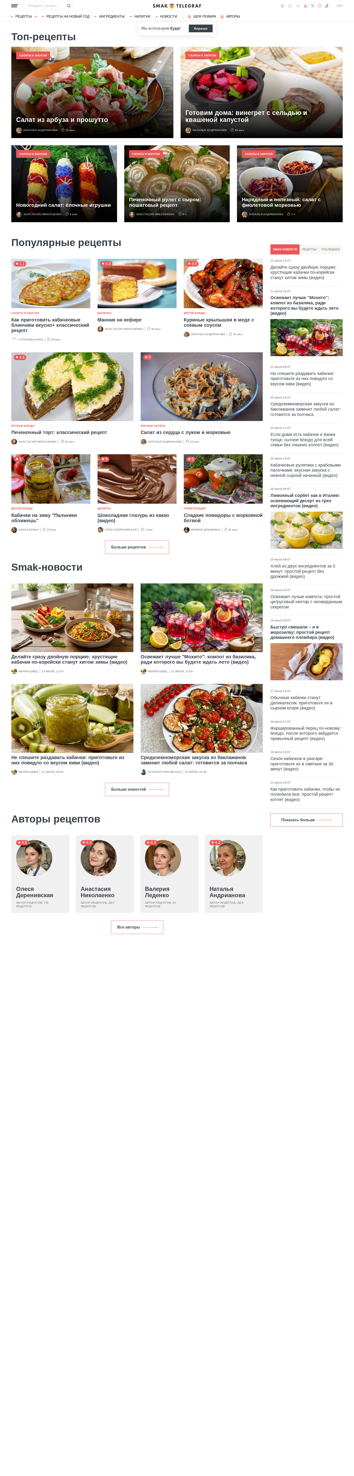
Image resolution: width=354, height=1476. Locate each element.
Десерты (104, 508)
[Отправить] (68, 6)
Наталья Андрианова (40, 130)
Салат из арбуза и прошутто (62, 119)
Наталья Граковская (164, 771)
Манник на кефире (120, 319)
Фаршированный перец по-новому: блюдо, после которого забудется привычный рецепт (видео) (305, 733)
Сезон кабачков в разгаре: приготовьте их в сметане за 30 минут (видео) (301, 763)
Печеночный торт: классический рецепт (59, 432)
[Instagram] (319, 5)
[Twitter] (312, 6)
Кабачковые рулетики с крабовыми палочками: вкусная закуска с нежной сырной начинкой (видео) (305, 470)
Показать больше (298, 820)
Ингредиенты (112, 16)
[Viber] (290, 5)
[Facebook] (282, 5)
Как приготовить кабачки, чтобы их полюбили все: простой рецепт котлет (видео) (305, 794)
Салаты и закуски (33, 55)
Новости (168, 16)
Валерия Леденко (157, 892)
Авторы (233, 16)
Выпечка (104, 313)
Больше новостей (128, 789)
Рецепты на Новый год (67, 16)
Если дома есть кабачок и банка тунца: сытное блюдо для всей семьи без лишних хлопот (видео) (304, 439)
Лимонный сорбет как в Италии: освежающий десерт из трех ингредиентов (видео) (305, 500)
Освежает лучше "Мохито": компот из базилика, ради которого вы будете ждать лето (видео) (198, 659)
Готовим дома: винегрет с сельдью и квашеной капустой (246, 116)
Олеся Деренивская (121, 529)
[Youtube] (305, 6)
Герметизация (194, 508)
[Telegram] (298, 5)
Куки (174, 28)
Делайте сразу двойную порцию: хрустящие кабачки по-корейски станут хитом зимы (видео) (69, 659)
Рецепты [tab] (309, 249)
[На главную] (177, 6)
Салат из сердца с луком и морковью (185, 432)
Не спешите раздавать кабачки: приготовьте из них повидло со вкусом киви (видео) (67, 760)
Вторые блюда (22, 425)
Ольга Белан (29, 529)
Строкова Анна (31, 339)
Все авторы (128, 927)
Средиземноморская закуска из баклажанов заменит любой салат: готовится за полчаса (194, 760)
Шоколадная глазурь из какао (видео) (133, 518)
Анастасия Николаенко (42, 214)
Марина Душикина (205, 529)
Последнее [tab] (330, 249)
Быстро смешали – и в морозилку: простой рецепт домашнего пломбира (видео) (302, 632)
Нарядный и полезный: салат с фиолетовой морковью (281, 202)
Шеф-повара (204, 16)
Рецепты (23, 16)
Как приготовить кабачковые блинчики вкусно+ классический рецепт (50, 325)
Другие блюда (194, 313)
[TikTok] (327, 6)
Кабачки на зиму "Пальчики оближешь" (44, 518)
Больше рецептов (128, 547)
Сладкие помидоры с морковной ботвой (223, 518)
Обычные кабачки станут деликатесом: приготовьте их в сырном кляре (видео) (301, 702)
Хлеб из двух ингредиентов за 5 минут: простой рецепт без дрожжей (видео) (302, 571)
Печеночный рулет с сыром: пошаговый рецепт (165, 202)
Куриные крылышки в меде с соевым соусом (219, 322)
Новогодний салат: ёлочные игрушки (63, 205)
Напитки (142, 16)
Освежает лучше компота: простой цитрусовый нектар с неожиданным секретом (306, 601)
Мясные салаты (153, 425)
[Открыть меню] (15, 6)
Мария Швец (28, 671)
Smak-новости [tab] (285, 249)
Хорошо (201, 28)
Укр (339, 6)
